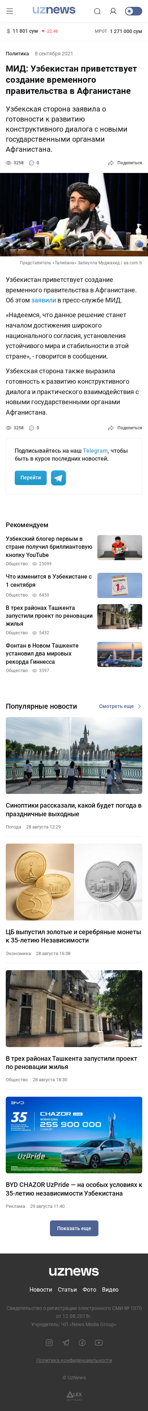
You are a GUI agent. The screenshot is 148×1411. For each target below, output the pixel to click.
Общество (17, 1079)
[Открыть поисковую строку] (97, 11)
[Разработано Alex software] (74, 1396)
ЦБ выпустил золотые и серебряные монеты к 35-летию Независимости (73, 936)
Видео (110, 1289)
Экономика (18, 953)
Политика (17, 53)
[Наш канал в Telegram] (65, 1342)
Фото (89, 1289)
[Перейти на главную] (54, 10)
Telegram (95, 450)
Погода (13, 827)
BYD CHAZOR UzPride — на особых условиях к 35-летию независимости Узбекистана (74, 1189)
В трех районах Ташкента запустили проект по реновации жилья (71, 1062)
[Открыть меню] (10, 11)
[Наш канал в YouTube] (98, 1342)
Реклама (15, 1206)
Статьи (67, 1289)
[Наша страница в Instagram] (49, 1342)
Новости (40, 1289)
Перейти (30, 477)
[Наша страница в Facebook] (82, 1342)
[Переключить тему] (133, 11)
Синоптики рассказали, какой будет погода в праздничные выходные (74, 809)
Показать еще (74, 1228)
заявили (43, 300)
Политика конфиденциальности (74, 1360)
